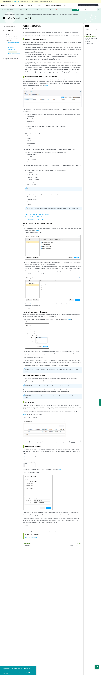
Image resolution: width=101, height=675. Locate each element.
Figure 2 (37, 230)
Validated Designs (40, 9)
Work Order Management (14, 53)
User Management (13, 51)
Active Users (87, 41)
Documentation (7, 10)
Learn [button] (65, 5)
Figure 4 (69, 319)
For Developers (52, 9)
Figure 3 (68, 271)
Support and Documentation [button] (53, 5)
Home (4, 14)
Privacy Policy (5, 673)
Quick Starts (29, 9)
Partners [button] (39, 5)
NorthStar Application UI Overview (13, 43)
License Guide (19, 9)
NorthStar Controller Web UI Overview (14, 46)
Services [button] (30, 5)
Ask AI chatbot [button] (15, 1)
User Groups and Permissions (90, 36)
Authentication (11, 49)
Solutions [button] (12, 5)
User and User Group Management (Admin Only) (91, 39)
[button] (97, 667)
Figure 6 (25, 456)
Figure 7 (60, 469)
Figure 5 (25, 414)
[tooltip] (87, 26)
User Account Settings (89, 43)
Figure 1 (47, 85)
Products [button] (21, 5)
